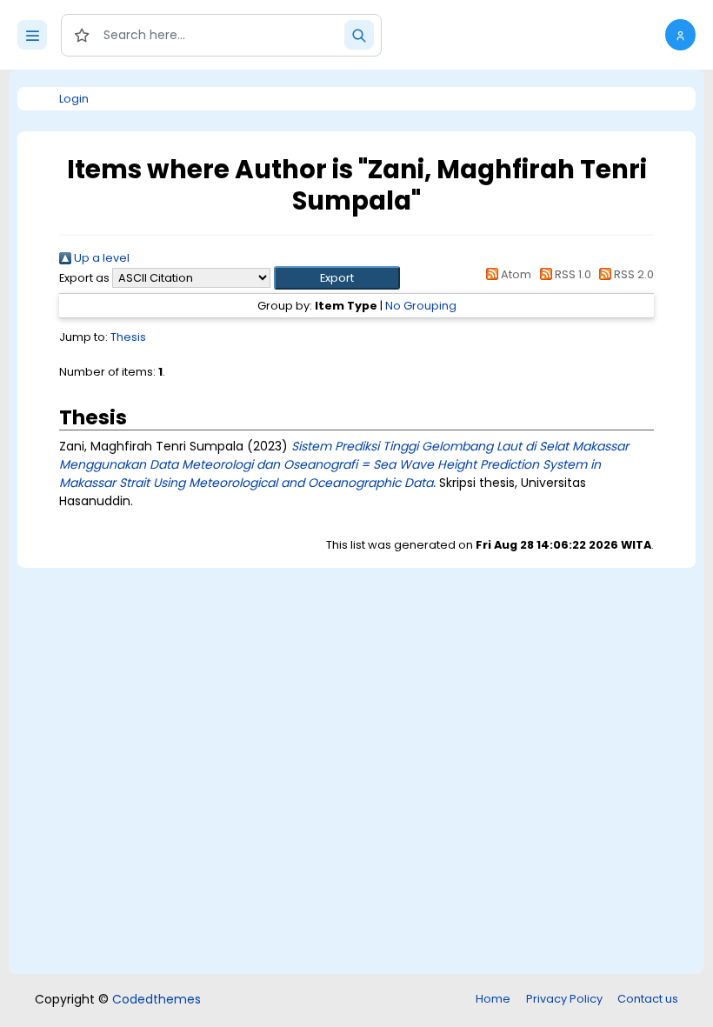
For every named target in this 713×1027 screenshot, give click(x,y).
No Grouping (420, 305)
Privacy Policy (564, 998)
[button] (680, 34)
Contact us (647, 998)
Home (493, 998)
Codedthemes (156, 999)
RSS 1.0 (571, 274)
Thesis (128, 337)
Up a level (100, 257)
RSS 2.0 (632, 274)
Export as (84, 277)
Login (74, 98)
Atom (514, 274)
